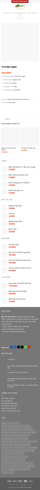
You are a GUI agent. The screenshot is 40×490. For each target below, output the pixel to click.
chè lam (33, 432)
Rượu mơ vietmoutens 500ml (9, 149)
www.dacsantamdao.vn (17, 331)
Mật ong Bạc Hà (25, 444)
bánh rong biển (25, 426)
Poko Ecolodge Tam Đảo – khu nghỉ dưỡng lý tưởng (22, 386)
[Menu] (2, 6)
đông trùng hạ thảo (7, 472)
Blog (17, 484)
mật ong (16, 444)
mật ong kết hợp (32, 447)
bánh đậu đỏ (28, 429)
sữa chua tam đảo (19, 460)
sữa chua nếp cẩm (7, 460)
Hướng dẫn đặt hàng (9, 403)
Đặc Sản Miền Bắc (19, 13)
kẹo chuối (14, 438)
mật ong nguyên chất (8, 451)
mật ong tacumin (7, 454)
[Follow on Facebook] (11, 347)
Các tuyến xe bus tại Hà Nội (17, 372)
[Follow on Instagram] (15, 347)
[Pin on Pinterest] (17, 106)
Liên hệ (30, 484)
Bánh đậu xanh (18, 429)
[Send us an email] (22, 347)
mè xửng (34, 441)
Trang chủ (7, 13)
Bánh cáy (4, 423)
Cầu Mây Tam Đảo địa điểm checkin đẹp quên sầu (21, 379)
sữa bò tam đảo (22, 457)
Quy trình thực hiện (8, 408)
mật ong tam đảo (19, 454)
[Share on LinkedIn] (20, 106)
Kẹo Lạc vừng (17, 441)
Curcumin (5, 435)
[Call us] (25, 347)
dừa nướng (13, 435)
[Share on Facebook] (6, 106)
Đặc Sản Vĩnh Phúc (27, 14)
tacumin (20, 463)
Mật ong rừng (30, 451)
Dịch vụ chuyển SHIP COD (10, 411)
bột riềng (4, 432)
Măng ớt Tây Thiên (7, 444)
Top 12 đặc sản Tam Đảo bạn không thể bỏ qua (22, 367)
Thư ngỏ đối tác (7, 401)
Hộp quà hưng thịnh (24, 435)
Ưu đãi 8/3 (11, 359)
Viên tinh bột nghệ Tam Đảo (26, 466)
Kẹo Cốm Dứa (23, 438)
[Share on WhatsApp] (3, 106)
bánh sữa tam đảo (7, 429)
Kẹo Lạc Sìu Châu (7, 441)
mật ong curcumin (7, 447)
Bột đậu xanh (13, 432)
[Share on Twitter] (10, 106)
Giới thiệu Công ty (7, 398)
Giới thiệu (23, 484)
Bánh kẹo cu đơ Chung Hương (10, 426)
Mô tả (7, 119)
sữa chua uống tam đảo (9, 463)
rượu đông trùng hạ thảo (9, 457)
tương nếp (13, 466)
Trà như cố (5, 466)
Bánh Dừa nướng (14, 423)
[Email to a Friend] (13, 106)
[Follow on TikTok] (18, 347)
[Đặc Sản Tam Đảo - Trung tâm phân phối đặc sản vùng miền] (20, 6)
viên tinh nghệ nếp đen (8, 469)
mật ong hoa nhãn (19, 447)
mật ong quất (20, 451)
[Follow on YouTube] (29, 347)
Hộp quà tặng (6, 438)
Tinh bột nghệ (11, 102)
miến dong (26, 441)
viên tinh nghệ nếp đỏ (23, 469)
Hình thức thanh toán (9, 406)
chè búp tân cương (24, 432)
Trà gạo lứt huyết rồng (28, 148)
